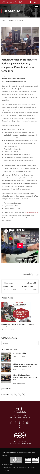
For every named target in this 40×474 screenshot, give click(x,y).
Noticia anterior (8, 283)
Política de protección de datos (25, 467)
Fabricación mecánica (9, 81)
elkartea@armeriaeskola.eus (22, 443)
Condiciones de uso (9, 467)
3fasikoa (20, 20)
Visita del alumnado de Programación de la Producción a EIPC (25, 377)
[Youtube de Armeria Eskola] (19, 423)
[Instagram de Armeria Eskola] (23, 423)
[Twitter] (37, 274)
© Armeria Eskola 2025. (8, 452)
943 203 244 (22, 415)
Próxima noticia (32, 283)
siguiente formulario (31, 212)
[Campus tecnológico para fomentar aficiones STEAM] (16, 312)
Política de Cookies (7, 464)
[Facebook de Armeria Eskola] (11, 423)
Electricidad (12, 78)
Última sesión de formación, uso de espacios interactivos (25, 365)
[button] (18, 332)
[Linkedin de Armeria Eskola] (19, 426)
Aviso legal (6, 470)
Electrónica (21, 78)
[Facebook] (32, 274)
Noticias (11, 20)
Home (3, 20)
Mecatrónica (21, 81)
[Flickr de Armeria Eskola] (27, 423)
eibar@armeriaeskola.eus (22, 417)
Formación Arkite (19, 353)
